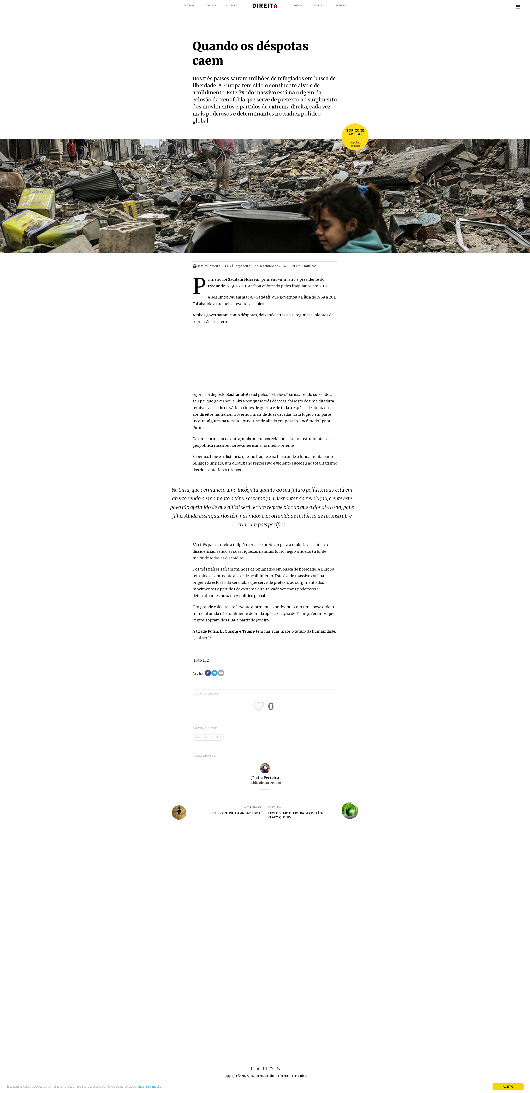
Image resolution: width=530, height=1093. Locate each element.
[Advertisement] (265, 359)
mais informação (149, 1086)
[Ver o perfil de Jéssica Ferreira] (265, 768)
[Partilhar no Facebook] (208, 673)
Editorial (342, 5)
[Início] (265, 5)
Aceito (508, 1086)
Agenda (298, 5)
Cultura (231, 5)
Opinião (211, 5)
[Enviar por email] (221, 673)
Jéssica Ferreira (265, 777)
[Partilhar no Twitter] (214, 673)
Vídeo (318, 5)
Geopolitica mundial (355, 144)
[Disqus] (265, 887)
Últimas (189, 5)
